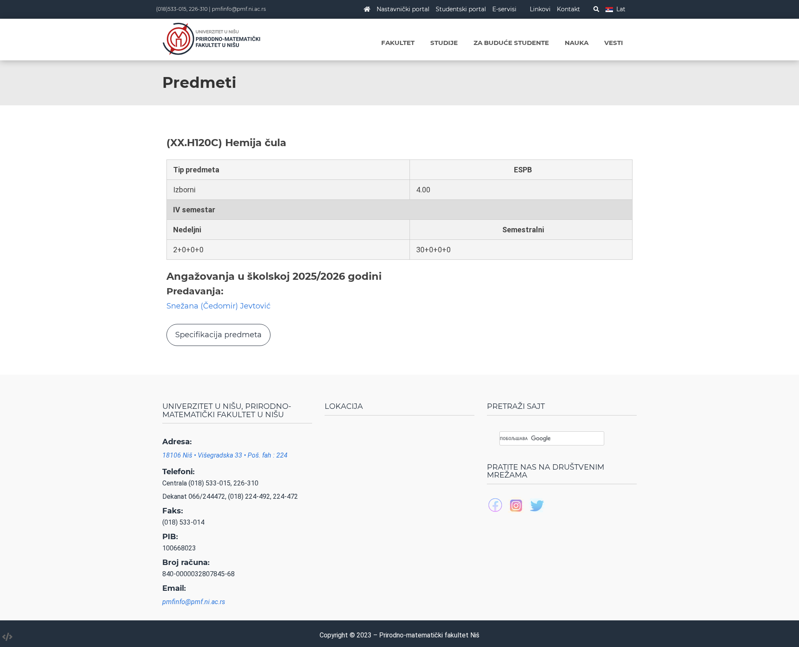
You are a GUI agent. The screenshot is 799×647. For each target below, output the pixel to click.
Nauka (576, 43)
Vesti (613, 43)
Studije (444, 43)
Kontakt (568, 9)
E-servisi (504, 9)
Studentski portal (461, 9)
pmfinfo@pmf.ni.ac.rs (239, 9)
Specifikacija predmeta (218, 334)
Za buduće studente (511, 43)
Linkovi (540, 9)
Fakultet (397, 43)
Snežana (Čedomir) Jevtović (218, 306)
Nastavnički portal (403, 9)
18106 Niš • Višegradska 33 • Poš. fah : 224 (225, 455)
